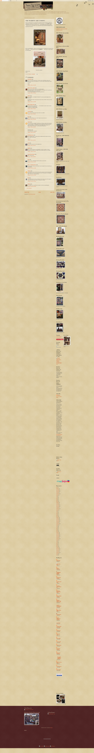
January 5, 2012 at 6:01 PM (32, 140)
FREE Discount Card (59, 30)
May (57, 487)
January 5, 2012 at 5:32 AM (32, 108)
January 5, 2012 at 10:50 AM (32, 119)
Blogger (51, 727)
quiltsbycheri (59, 630)
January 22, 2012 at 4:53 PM (32, 186)
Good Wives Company (58, 649)
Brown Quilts (59, 638)
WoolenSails (30, 79)
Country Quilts (59, 641)
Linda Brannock (59, 666)
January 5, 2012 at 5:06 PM (32, 132)
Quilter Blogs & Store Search (29, 709)
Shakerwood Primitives (58, 653)
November (57, 491)
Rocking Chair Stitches (31, 154)
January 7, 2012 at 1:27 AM (32, 151)
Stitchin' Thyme (59, 645)
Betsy (28, 159)
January (57, 503)
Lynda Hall (57, 345)
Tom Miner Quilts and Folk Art (59, 587)
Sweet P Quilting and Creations (58, 619)
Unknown (58, 395)
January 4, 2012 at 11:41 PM (32, 85)
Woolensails (58, 560)
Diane (28, 116)
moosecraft (29, 111)
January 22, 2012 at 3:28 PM (32, 181)
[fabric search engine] (59, 472)
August (57, 553)
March (57, 501)
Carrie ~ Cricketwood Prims (32, 164)
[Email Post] (37, 74)
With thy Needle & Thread (59, 596)
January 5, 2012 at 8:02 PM (32, 145)
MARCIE (29, 148)
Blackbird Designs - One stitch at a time (59, 601)
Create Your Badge (58, 347)
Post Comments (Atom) (31, 194)
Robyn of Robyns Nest (31, 104)
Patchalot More (59, 614)
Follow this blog (59, 675)
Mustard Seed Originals (59, 578)
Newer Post (26, 192)
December (57, 548)
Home (39, 192)
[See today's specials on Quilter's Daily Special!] (59, 460)
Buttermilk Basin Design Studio (59, 592)
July (56, 496)
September (57, 493)
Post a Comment (29, 188)
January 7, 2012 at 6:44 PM (32, 156)
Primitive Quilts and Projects (59, 627)
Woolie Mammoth (58, 568)
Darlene (29, 95)
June (57, 497)
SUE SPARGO (59, 669)
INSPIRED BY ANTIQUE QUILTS (59, 573)
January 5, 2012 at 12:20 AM (32, 101)
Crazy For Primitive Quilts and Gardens (59, 606)
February (57, 488)
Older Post (52, 192)
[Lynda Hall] (56, 346)
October (57, 492)
